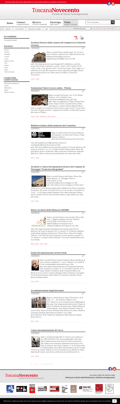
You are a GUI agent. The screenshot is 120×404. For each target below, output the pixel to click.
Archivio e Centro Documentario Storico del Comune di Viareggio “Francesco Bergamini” (58, 168)
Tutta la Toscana (9, 72)
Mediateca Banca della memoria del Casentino (53, 125)
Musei (6, 90)
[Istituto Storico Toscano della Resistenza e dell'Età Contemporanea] (109, 389)
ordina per (76, 28)
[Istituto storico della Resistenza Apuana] (21, 389)
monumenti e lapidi (34, 29)
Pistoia (6, 65)
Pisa (5, 63)
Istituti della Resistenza (11, 83)
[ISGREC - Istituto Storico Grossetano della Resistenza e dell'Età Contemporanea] (86, 389)
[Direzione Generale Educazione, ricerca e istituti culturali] (10, 389)
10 (112, 28)
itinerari (8, 29)
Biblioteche (7, 88)
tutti (46, 29)
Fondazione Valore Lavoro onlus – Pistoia (51, 88)
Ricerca (39, 23)
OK (114, 401)
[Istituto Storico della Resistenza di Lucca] (73, 389)
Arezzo (6, 50)
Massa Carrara (9, 61)
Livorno (6, 56)
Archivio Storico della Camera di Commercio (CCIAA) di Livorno (58, 43)
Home (10, 23)
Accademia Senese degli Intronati (47, 290)
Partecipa (55, 23)
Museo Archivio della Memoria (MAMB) (50, 210)
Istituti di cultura (9, 92)
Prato (6, 67)
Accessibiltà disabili (10, 40)
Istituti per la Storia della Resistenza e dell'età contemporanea (46, 2)
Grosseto (7, 54)
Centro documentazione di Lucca (47, 330)
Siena (6, 70)
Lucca (6, 59)
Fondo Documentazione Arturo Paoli (49, 253)
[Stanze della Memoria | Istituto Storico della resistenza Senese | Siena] (55, 389)
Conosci (23, 23)
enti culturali (19, 29)
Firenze (6, 52)
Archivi (6, 86)
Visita (70, 23)
